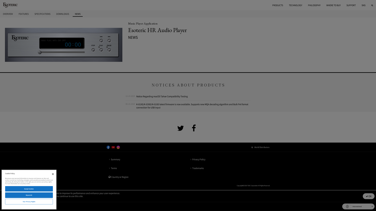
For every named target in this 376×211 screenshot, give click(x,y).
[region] (29, 190)
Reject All (29, 195)
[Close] (53, 174)
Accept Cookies (29, 189)
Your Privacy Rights (29, 202)
